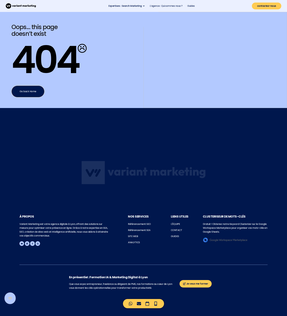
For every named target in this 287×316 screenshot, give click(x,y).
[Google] (37, 243)
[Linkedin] (27, 243)
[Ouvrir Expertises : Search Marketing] (144, 6)
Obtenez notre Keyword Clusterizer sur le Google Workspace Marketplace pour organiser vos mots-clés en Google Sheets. (235, 227)
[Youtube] (21, 243)
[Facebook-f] (32, 243)
